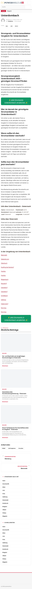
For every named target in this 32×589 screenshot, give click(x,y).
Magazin (9, 11)
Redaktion (10, 21)
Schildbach (4, 296)
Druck (16, 26)
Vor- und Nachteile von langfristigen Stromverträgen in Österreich (13, 357)
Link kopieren (12, 448)
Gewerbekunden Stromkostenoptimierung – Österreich (14, 392)
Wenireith (4, 255)
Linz (3, 490)
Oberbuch (4, 263)
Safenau (3, 300)
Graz (3, 493)
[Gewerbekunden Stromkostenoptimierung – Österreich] (16, 378)
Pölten (4, 513)
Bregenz (4, 506)
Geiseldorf (4, 287)
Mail (7, 26)
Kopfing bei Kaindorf (7, 267)
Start (3, 480)
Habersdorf (4, 304)
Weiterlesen (5, 366)
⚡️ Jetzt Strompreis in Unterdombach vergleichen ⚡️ (16, 318)
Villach (4, 509)
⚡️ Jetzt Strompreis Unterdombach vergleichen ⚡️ (16, 101)
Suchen (28, 7)
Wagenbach (4, 279)
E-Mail (3, 448)
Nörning (3, 308)
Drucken (21, 448)
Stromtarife (5, 484)
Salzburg (4, 497)
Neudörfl (4, 283)
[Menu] (29, 2)
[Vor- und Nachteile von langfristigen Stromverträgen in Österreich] (16, 343)
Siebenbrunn (5, 259)
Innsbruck (5, 503)
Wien (3, 487)
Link (11, 26)
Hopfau (3, 271)
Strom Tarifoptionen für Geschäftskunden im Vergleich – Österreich (15, 428)
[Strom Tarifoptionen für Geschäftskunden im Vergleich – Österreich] (16, 414)
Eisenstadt (5, 500)
